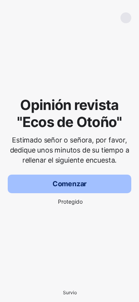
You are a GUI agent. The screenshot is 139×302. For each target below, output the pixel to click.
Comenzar (70, 184)
